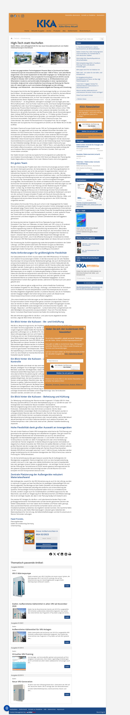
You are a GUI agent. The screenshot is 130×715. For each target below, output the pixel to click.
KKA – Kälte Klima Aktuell (73, 354)
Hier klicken (67, 367)
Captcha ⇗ (75, 369)
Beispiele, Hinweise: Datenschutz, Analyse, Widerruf (63, 384)
